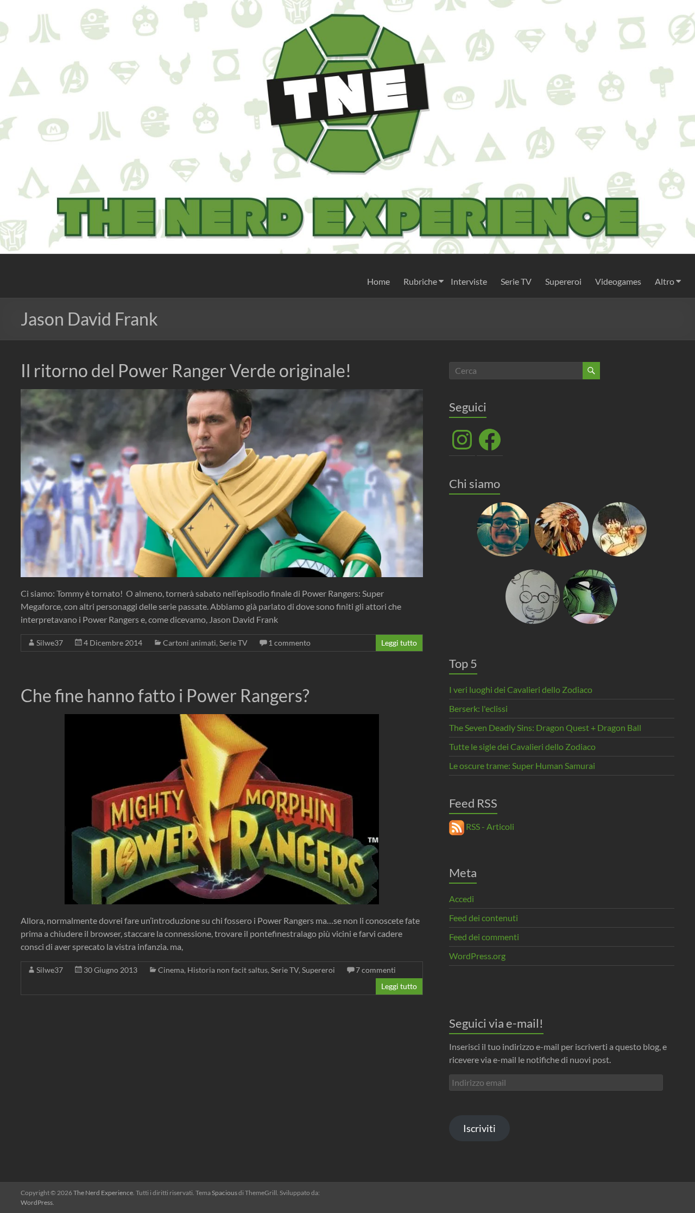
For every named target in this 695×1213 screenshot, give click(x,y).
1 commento (289, 642)
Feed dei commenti (484, 936)
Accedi (461, 898)
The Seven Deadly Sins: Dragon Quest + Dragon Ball (545, 727)
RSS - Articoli (489, 826)
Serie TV (516, 281)
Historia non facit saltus (227, 969)
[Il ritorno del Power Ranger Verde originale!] (222, 394)
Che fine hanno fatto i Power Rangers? (165, 695)
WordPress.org (477, 956)
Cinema (171, 969)
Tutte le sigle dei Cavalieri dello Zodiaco (522, 746)
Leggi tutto (399, 642)
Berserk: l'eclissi (478, 708)
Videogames (618, 281)
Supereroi (563, 281)
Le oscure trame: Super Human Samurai (522, 765)
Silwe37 (49, 642)
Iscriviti (479, 1128)
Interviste (469, 281)
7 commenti (376, 969)
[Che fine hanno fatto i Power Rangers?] (222, 719)
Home (378, 281)
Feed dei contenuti (483, 917)
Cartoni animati (189, 642)
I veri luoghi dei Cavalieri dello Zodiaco (520, 689)
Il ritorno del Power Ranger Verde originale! (186, 370)
